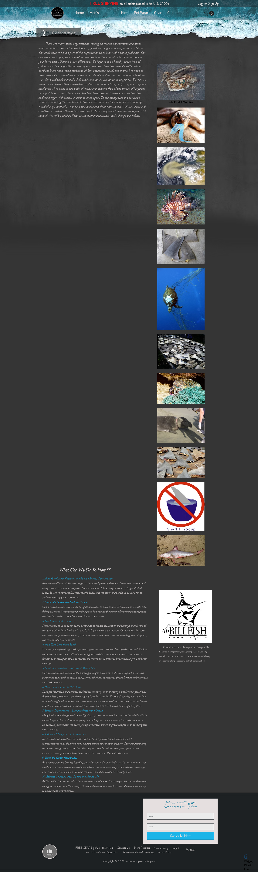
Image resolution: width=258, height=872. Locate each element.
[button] (209, 13)
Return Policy (164, 852)
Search (89, 852)
